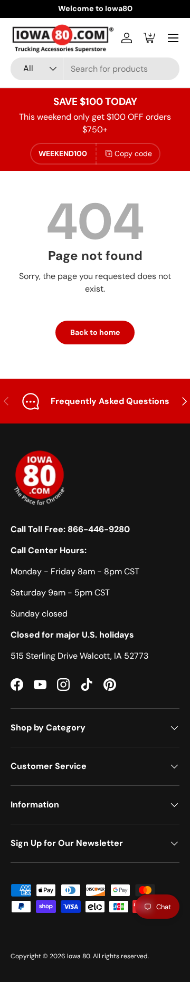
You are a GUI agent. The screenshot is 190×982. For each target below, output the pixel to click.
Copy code (133, 153)
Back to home (95, 332)
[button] (150, 38)
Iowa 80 (78, 956)
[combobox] (95, 68)
